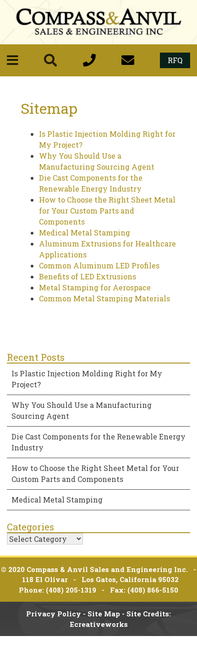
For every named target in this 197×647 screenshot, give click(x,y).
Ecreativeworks (99, 624)
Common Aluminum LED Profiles (99, 265)
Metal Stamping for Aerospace (95, 287)
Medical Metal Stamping (84, 232)
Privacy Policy (53, 613)
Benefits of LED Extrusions (87, 276)
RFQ (175, 60)
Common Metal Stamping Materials (104, 298)
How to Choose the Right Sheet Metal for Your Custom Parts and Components (107, 210)
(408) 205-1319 (71, 589)
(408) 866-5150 (152, 589)
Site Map (104, 613)
